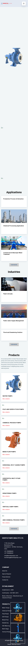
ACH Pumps (5, 616)
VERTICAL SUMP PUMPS (10, 506)
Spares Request (6, 574)
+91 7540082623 (8, 553)
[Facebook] (2, 560)
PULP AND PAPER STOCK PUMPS (13, 409)
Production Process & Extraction (13, 199)
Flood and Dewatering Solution (12, 332)
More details (6, 398)
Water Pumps (6, 607)
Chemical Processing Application (13, 226)
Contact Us (5, 579)
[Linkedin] (5, 560)
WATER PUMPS (7, 396)
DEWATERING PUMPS (9, 493)
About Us (4, 570)
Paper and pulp (8, 294)
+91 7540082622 (8, 551)
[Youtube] (8, 560)
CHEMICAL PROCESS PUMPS (12, 422)
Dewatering (5, 622)
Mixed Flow (5, 619)
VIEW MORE (14, 264)
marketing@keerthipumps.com (12, 557)
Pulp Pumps (5, 613)
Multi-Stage (5, 628)
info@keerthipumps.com (11, 555)
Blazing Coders (16, 644)
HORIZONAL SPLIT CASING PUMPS (14, 465)
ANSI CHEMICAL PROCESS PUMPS (14, 520)
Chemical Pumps (7, 610)
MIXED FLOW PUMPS (9, 451)
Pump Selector (6, 576)
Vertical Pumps (6, 631)
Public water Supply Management (13, 320)
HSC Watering (6, 625)
